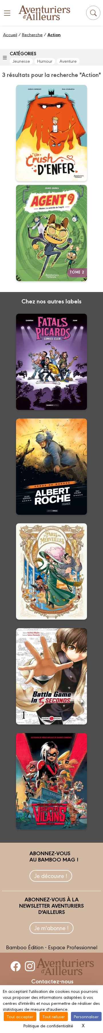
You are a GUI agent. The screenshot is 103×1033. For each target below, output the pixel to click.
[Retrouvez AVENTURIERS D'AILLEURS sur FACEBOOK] (16, 966)
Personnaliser (86, 1016)
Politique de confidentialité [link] (48, 1025)
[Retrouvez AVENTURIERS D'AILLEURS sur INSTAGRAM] (30, 966)
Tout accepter (20, 1016)
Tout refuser (53, 1016)
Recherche (32, 34)
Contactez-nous (52, 981)
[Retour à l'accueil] (44, 13)
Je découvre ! (50, 875)
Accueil (10, 34)
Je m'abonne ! (51, 928)
